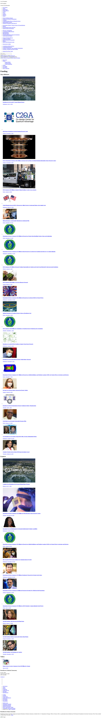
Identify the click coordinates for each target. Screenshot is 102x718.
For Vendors (5, 699)
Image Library (8, 62)
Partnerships (5, 698)
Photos (4, 60)
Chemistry (5, 20)
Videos (4, 65)
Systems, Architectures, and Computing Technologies (13, 48)
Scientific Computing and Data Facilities (10, 49)
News (4, 12)
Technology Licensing (7, 704)
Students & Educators (7, 706)
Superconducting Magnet (7, 35)
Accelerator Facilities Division (8, 31)
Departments (5, 9)
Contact (4, 13)
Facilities (4, 695)
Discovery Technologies (7, 30)
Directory (4, 14)
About (4, 8)
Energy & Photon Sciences (8, 17)
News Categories (6, 68)
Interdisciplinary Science (7, 22)
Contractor (13, 709)
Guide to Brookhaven (7, 697)
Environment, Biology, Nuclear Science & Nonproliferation (14, 25)
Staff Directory (5, 692)
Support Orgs (5, 51)
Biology (4, 26)
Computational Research (7, 47)
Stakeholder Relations (7, 705)
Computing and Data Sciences (8, 46)
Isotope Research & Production (8, 39)
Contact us (2, 676)
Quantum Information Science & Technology (11, 34)
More (12, 714)
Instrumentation (6, 32)
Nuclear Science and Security (8, 28)
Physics (4, 41)
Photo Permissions (8, 64)
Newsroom (5, 59)
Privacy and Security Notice (8, 707)
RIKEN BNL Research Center (8, 42)
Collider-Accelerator (6, 38)
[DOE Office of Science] (10, 57)
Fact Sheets (5, 66)
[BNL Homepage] (7, 55)
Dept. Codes (10, 51)
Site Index (5, 691)
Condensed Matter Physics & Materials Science (11, 21)
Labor (9, 709)
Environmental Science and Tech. (9, 27)
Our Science (5, 7)
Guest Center (5, 696)
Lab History (5, 67)
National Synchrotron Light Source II (10, 23)
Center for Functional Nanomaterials (9, 19)
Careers (4, 11)
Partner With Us (6, 10)
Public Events (5, 702)
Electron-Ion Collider (7, 44)
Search (4, 15)
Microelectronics (6, 33)
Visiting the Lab (6, 690)
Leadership (5, 689)
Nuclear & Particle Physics (8, 37)
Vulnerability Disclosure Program (9, 708)
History (4, 688)
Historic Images (8, 63)
